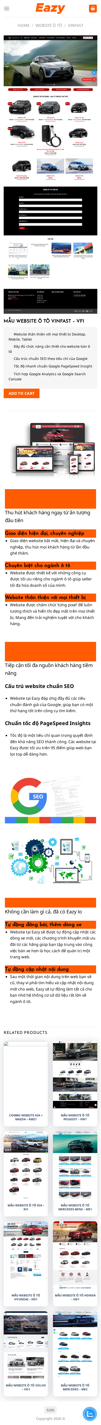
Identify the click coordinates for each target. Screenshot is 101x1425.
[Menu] (7, 8)
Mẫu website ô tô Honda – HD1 (75, 1297)
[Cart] (93, 9)
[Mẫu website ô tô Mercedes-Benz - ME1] (75, 1193)
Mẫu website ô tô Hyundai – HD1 (26, 1297)
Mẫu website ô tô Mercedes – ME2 (75, 1387)
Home (24, 25)
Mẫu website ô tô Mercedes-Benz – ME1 (75, 1207)
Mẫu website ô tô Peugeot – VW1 (75, 1117)
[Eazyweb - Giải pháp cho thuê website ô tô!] (51, 8)
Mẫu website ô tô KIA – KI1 (26, 1207)
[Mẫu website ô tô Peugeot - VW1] (75, 1075)
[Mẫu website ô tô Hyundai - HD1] (26, 1250)
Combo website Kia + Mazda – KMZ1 (26, 1117)
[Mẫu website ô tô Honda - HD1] (75, 1263)
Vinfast (75, 25)
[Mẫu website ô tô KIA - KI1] (26, 1180)
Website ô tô (49, 25)
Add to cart (22, 393)
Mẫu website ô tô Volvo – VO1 (26, 1387)
